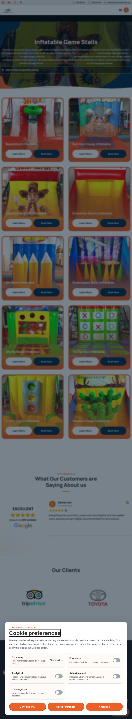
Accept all (104, 706)
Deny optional (27, 706)
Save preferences (65, 706)
